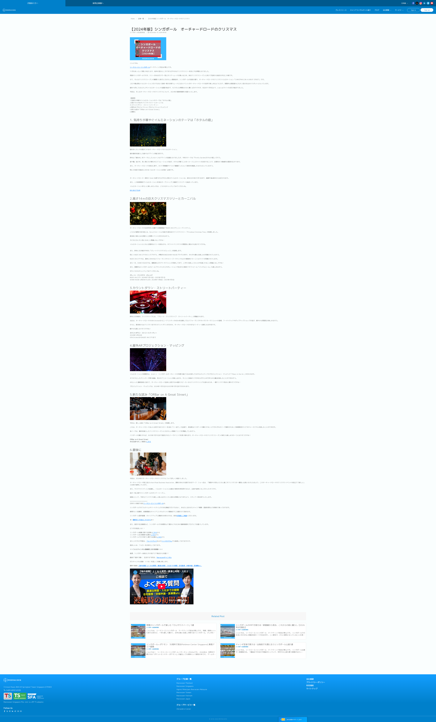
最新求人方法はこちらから (142, 520)
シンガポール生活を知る (137, 32)
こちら (148, 442)
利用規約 (310, 685)
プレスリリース (341, 10)
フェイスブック (151, 541)
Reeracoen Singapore (185, 686)
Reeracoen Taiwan (184, 692)
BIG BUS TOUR (135, 190)
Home (133, 19)
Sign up (427, 10)
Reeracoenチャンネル (164, 557)
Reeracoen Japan (183, 699)
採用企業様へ (98, 3)
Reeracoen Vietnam (184, 696)
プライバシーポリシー (315, 682)
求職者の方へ (32, 3)
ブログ (376, 10)
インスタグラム (166, 541)
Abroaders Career (184, 709)
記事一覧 (141, 19)
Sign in (413, 10)
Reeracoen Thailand (184, 683)
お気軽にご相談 (182, 516)
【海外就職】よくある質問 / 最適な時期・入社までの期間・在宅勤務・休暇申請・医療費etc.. (170, 566)
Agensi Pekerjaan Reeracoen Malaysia (192, 689)
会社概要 (310, 679)
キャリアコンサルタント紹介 (360, 10)
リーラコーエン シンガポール (140, 67)
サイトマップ (312, 688)
